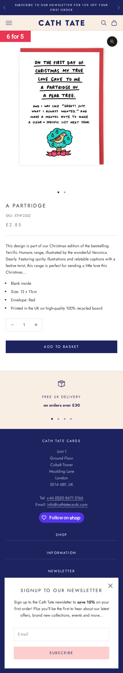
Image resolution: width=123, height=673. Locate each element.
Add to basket (61, 346)
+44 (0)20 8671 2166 (65, 498)
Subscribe (61, 653)
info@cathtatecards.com (67, 504)
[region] (61, 394)
